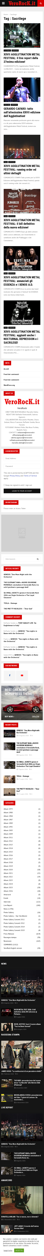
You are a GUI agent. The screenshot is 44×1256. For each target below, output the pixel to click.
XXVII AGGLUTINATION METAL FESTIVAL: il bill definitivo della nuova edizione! (22, 223)
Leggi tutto (8, 1250)
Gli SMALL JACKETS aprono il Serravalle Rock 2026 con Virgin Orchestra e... (26, 1170)
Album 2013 (8, 845)
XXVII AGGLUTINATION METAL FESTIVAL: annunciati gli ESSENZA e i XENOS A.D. (22, 281)
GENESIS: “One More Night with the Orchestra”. (18, 1000)
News (5, 162)
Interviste (7, 105)
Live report (7, 1107)
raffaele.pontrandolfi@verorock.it (22, 440)
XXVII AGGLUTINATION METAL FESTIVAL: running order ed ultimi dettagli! (22, 169)
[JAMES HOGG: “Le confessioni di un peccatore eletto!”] (22, 1054)
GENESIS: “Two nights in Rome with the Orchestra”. (20, 632)
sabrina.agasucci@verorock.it (21, 438)
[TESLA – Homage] (9, 779)
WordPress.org (9, 385)
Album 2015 (8, 852)
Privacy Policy (15, 476)
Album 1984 (8, 816)
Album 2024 (8, 884)
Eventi (6, 898)
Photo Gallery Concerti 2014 (14, 927)
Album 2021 (8, 873)
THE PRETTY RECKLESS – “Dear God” (18, 609)
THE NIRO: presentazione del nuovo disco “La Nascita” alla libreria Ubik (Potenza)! (27, 1083)
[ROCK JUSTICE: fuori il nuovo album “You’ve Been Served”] (7, 1027)
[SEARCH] (37, 559)
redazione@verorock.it (25, 432)
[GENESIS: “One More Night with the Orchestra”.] (9, 733)
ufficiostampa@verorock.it (22, 435)
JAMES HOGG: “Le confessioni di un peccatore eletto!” (21, 1071)
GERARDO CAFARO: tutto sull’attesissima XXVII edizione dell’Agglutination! (22, 112)
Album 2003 (8, 830)
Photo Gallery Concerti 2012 (14, 923)
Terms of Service (30, 476)
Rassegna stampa (10, 937)
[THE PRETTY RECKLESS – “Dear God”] (9, 792)
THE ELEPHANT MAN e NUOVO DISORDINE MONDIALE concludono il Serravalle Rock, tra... (27, 1155)
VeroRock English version (13, 948)
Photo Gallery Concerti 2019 (14, 930)
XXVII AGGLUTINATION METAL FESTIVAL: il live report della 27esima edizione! (22, 58)
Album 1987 (8, 820)
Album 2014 (8, 848)
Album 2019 (8, 866)
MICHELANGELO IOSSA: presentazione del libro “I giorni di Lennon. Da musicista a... (28, 1097)
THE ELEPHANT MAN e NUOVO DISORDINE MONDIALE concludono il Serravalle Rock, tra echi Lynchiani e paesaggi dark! (21, 584)
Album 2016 (8, 855)
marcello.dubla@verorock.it (22, 443)
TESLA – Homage (10, 603)
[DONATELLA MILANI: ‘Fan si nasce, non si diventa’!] (22, 1200)
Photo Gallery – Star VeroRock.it (15, 916)
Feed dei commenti (11, 380)
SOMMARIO (15, 50)
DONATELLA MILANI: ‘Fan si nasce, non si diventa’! (19, 1217)
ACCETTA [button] (19, 1250)
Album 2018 (8, 862)
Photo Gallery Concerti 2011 (14, 919)
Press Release (9, 934)
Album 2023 (8, 880)
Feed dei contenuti (11, 374)
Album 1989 (8, 823)
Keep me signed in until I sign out (18, 485)
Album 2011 (8, 837)
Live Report (7, 50)
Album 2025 (8, 887)
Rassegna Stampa (10, 1034)
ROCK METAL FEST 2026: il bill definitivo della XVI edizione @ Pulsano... (25, 1012)
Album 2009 (8, 834)
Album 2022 (8, 877)
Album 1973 (8, 809)
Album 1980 (8, 812)
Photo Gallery (9, 912)
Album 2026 (8, 891)
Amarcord (7, 894)
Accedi (6, 369)
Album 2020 (8, 870)
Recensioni (7, 941)
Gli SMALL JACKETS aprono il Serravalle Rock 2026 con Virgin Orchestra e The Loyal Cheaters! (21, 595)
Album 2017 (8, 859)
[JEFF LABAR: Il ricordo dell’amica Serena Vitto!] (7, 1229)
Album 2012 (8, 841)
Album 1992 (8, 827)
